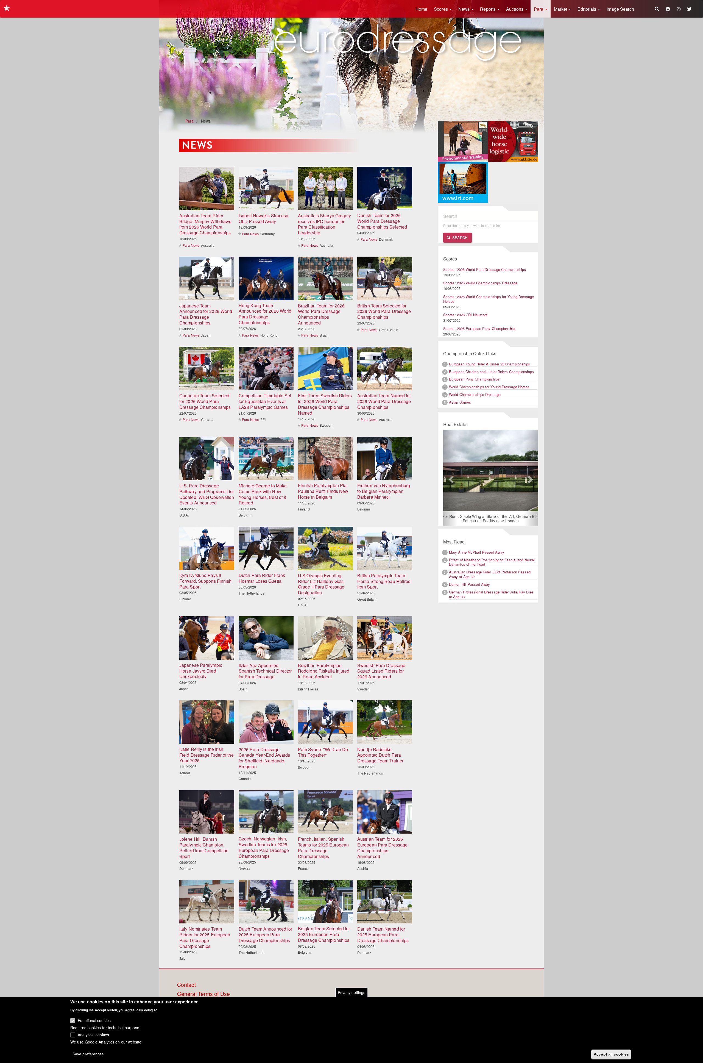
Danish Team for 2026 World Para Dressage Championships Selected (382, 221)
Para (539, 9)
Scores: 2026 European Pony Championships (480, 328)
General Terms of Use (203, 994)
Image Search (620, 9)
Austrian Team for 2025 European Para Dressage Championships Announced (382, 847)
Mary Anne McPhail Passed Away (476, 552)
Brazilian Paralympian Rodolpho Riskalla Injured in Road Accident (324, 671)
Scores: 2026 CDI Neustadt (465, 314)
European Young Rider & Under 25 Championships (489, 364)
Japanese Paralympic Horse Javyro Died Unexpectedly (200, 671)
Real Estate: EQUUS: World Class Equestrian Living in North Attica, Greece (490, 518)
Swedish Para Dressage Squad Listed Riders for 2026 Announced (381, 671)
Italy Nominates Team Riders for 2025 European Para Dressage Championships (204, 937)
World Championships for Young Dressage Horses (489, 386)
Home (421, 9)
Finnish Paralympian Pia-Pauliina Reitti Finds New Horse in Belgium (323, 491)
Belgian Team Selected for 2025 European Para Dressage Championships (324, 934)
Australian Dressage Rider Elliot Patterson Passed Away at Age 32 (490, 575)
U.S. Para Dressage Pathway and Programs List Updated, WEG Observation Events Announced (206, 494)
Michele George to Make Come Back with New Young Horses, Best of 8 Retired (263, 494)
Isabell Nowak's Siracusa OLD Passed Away (263, 218)
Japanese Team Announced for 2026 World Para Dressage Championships (205, 314)
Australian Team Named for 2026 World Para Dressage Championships (384, 401)
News (464, 9)
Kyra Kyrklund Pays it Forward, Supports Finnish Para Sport (205, 581)
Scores (441, 9)
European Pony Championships (474, 379)
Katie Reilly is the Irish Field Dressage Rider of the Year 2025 (206, 755)
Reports (488, 9)
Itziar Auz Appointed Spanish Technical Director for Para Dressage (265, 671)
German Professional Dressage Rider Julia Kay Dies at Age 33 (491, 595)
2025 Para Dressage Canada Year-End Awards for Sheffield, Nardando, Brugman (264, 758)
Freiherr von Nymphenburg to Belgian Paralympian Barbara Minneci (383, 491)
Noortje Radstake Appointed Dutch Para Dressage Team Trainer (380, 755)
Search (459, 237)
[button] (450, 478)
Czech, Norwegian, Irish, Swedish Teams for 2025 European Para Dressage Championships (264, 847)
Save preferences (88, 1053)
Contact (186, 985)
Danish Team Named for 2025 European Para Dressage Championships (383, 934)
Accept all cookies (611, 1054)
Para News (191, 245)
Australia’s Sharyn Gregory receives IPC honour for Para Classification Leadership (324, 224)
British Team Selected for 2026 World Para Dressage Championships (384, 311)
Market (561, 9)
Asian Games (460, 402)
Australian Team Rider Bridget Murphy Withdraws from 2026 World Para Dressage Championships (205, 224)
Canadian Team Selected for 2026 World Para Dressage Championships (205, 401)
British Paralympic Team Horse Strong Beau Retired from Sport (384, 581)
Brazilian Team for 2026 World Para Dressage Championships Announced (321, 314)
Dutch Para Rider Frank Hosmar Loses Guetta (262, 578)
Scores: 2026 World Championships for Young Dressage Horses (488, 299)
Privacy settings (352, 992)
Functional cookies (94, 1020)
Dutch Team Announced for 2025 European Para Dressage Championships (265, 934)
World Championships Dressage (475, 394)
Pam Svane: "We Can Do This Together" (323, 752)
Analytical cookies (93, 1034)
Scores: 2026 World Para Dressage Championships (484, 269)
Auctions (515, 9)
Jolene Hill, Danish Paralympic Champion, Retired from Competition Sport (203, 847)
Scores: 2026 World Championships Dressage (480, 282)
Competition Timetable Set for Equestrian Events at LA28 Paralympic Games (265, 401)
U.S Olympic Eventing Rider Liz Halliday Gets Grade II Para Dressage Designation (321, 584)
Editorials (587, 9)
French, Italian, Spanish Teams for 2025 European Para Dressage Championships (323, 847)
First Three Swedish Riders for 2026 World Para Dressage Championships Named (325, 404)
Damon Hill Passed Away (469, 584)
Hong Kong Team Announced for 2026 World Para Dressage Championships (265, 314)
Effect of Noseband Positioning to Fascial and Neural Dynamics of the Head (492, 562)
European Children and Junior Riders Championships (491, 371)
